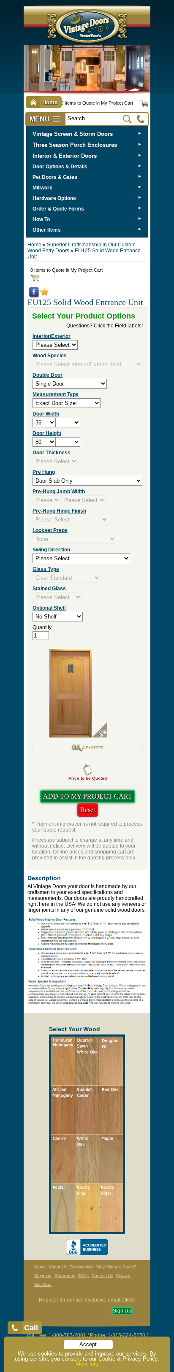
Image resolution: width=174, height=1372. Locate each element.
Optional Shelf (49, 608)
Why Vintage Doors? (116, 1266)
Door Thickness (52, 453)
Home (34, 245)
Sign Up (122, 1311)
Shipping (43, 1275)
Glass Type (46, 569)
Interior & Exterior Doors (65, 156)
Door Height (47, 433)
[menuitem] (87, 134)
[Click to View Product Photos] (87, 751)
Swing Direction (51, 550)
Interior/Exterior (52, 336)
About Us (58, 1266)
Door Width (46, 414)
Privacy (123, 1275)
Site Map (43, 1284)
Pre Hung (44, 472)
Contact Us (102, 1275)
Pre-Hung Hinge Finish (59, 511)
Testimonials (81, 1266)
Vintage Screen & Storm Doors (73, 134)
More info (87, 1364)
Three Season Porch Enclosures (75, 145)
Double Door (48, 375)
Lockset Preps (50, 530)
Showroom (64, 1275)
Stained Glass (49, 588)
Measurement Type (56, 394)
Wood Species (50, 356)
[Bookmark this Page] (44, 294)
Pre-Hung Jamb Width (59, 491)
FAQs (83, 1275)
